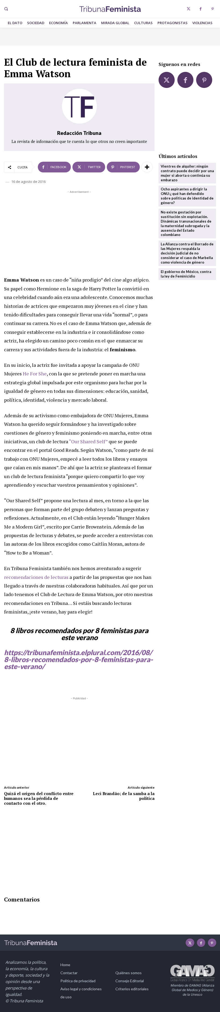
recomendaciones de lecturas (36, 577)
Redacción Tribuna (79, 132)
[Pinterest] (212, 9)
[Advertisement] (79, 232)
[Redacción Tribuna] (79, 106)
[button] (6, 9)
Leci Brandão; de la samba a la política (124, 796)
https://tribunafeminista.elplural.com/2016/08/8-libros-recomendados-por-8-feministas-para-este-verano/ (78, 659)
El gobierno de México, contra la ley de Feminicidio (186, 273)
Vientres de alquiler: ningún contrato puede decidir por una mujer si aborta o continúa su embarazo (187, 173)
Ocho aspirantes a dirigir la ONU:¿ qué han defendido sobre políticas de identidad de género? (187, 196)
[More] (147, 167)
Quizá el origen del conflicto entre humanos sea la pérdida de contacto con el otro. (39, 798)
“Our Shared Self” (88, 441)
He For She (35, 373)
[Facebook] (200, 9)
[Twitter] (188, 9)
